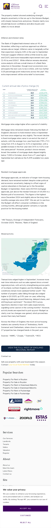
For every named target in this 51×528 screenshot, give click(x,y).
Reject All (25, 523)
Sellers (5, 447)
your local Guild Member (19, 365)
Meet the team (8, 468)
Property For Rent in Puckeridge (16, 391)
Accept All (25, 508)
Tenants (6, 444)
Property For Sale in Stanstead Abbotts (19, 388)
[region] (25, 507)
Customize (25, 516)
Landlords (7, 441)
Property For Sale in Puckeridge (16, 393)
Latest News (7, 471)
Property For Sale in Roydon (15, 382)
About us (6, 465)
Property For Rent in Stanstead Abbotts (20, 385)
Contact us (7, 474)
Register (6, 453)
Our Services (8, 438)
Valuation (6, 450)
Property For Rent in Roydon (15, 379)
